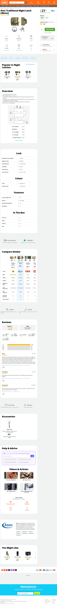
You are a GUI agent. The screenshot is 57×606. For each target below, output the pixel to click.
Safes (3, 6)
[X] (9, 570)
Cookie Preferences (3, 601)
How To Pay (54, 600)
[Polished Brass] (41, 24)
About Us (46, 599)
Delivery (53, 601)
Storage (43, 6)
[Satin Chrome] (44, 24)
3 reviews (7, 14)
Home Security (36, 6)
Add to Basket (49, 29)
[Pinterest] (7, 570)
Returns (53, 603)
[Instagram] (13, 570)
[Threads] (16, 570)
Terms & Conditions (10, 601)
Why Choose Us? (47, 600)
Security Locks (6, 8)
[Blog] (2, 570)
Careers (46, 603)
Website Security (47, 601)
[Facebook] (11, 570)
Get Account (2, 602)
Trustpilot (28, 575)
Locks (10, 6)
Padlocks (18, 6)
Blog (48, 6)
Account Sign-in (24, 601)
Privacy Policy (16, 601)
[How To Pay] (46, 571)
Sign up (37, 593)
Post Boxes (23, 6)
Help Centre (54, 599)
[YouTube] (4, 570)
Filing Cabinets (29, 6)
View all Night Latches (30, 64)
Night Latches (12, 8)
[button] (19, 140)
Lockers (6, 6)
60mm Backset (14, 95)
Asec (17, 523)
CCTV (14, 6)
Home (2, 8)
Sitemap (20, 601)
